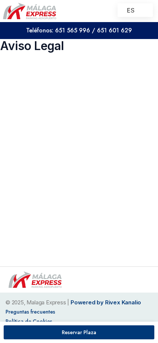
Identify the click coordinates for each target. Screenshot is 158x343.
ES (130, 10)
